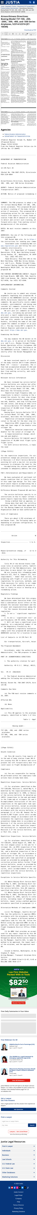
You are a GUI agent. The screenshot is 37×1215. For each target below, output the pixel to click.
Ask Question (18, 1109)
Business (5, 1155)
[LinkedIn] (9, 1188)
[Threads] (20, 1188)
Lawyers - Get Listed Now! (18, 1131)
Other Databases (8, 1172)
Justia (2, 6)
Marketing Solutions (10, 1177)
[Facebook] (15, 1188)
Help (18, 1202)
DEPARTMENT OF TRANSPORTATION (17, 136)
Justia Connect (18, 1192)
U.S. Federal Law (8, 1164)
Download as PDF (30, 30)
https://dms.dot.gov (18, 330)
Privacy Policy (18, 1208)
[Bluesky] (22, 1188)
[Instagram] (17, 1188)
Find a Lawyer (6, 1117)
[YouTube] (12, 1188)
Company (18, 1198)
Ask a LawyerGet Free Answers (8, 1099)
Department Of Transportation (25, 6)
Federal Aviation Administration (9, 8)
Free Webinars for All (9, 1040)
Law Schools (6, 1159)
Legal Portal (18, 1195)
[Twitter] (25, 1188)
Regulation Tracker (10, 6)
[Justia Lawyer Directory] (28, 1188)
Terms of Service (18, 1205)
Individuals (6, 1150)
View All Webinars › (18, 1080)
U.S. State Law (7, 1168)
